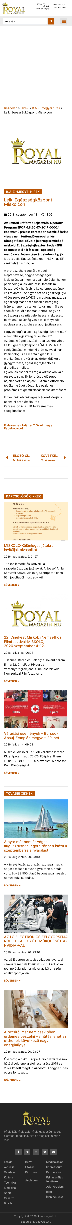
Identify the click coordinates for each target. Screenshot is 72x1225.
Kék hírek (31, 1172)
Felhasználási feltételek (54, 1179)
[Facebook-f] (18, 1152)
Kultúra (8, 1177)
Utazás (29, 1167)
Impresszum (54, 1167)
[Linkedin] (27, 1152)
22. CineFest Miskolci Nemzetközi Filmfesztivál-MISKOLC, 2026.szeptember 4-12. (33, 641)
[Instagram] (36, 1152)
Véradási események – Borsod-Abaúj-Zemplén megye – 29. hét (31, 735)
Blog (49, 1191)
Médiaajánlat (54, 1161)
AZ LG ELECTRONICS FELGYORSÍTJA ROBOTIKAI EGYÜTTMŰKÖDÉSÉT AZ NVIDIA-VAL (36, 941)
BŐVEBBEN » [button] (11, 585)
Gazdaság (10, 1172)
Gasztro (9, 1198)
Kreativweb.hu (42, 1221)
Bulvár (8, 1203)
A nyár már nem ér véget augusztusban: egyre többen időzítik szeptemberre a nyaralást (35, 846)
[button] (63, 21)
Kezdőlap (10, 108)
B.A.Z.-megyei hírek (46, 108)
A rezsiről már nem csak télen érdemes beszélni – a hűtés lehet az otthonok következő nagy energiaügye (35, 1038)
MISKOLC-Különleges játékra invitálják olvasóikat (28, 547)
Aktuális (9, 1167)
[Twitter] (45, 1152)
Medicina (10, 1187)
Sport (7, 1193)
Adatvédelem (55, 1186)
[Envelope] (53, 1152)
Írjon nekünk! (54, 1197)
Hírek (24, 108)
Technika (10, 1182)
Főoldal (8, 1161)
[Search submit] (51, 21)
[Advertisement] (36, 68)
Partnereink (53, 1172)
